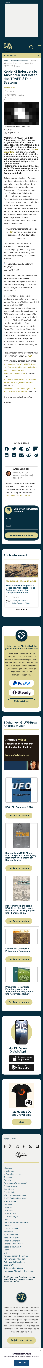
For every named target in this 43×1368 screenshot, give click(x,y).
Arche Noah (22, 600)
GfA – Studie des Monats (15, 1195)
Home (6, 61)
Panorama (8, 1231)
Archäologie (12, 581)
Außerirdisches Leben (19, 61)
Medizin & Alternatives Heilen (17, 1222)
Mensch (7, 1225)
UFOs (6, 1253)
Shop (21, 1122)
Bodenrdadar (11, 603)
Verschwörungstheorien (14, 1259)
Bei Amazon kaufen (19, 1002)
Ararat (15, 600)
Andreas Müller (9, 87)
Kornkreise (8, 1210)
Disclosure (8, 1177)
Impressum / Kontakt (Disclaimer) (19, 1271)
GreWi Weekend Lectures (15, 1198)
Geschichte (9, 1189)
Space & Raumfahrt (12, 1247)
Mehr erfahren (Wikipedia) (18, 495)
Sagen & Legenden (12, 1241)
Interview (8, 1204)
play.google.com (21, 1067)
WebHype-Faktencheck (14, 1262)
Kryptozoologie (11, 1216)
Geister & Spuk (10, 1186)
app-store (21, 1058)
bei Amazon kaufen (19, 815)
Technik (7, 1250)
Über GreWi (9, 1265)
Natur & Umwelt (11, 1228)
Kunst (6, 1219)
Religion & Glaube (28, 581)
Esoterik (7, 1180)
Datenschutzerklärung (13, 1268)
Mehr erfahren (21, 701)
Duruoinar (20, 603)
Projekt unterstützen (21, 1340)
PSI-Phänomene (11, 1235)
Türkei (27, 603)
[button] (6, 449)
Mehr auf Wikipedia (15, 755)
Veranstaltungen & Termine (16, 1256)
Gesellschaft (9, 1192)
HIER (11, 232)
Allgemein (8, 1168)
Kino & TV (8, 1207)
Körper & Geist (10, 1213)
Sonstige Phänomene (13, 1244)
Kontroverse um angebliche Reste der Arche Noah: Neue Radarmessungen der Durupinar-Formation (20, 589)
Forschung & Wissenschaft (15, 1183)
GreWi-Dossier (10, 1201)
